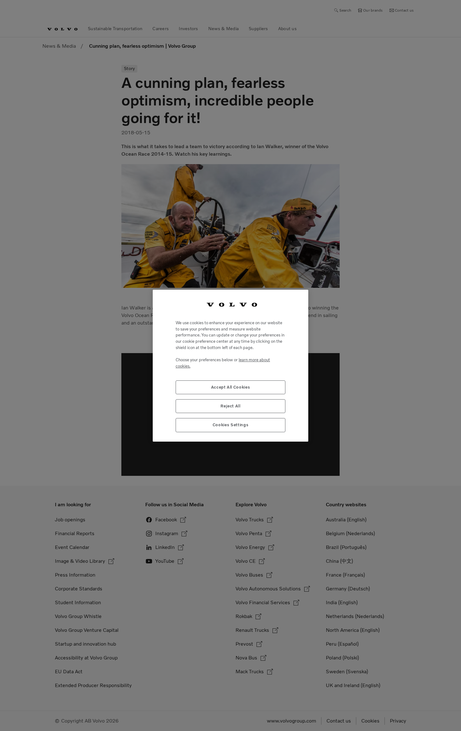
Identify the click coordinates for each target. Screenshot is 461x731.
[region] (230, 365)
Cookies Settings (231, 424)
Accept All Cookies (230, 386)
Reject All (230, 405)
